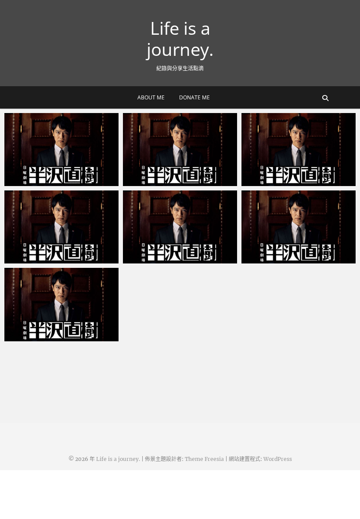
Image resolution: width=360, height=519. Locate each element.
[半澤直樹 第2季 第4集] (61, 304)
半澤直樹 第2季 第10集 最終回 (58, 181)
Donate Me (194, 97)
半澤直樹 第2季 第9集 (164, 181)
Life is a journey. (180, 39)
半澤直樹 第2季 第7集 (45, 259)
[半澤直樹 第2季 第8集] (298, 149)
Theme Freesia (204, 459)
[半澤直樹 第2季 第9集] (180, 149)
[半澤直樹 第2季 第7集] (61, 226)
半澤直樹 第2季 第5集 (282, 259)
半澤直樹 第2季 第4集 (45, 337)
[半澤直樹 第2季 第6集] (180, 226)
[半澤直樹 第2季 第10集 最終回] (61, 149)
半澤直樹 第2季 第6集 (164, 259)
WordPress (277, 459)
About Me (151, 97)
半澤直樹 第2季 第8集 (282, 181)
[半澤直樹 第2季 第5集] (298, 226)
